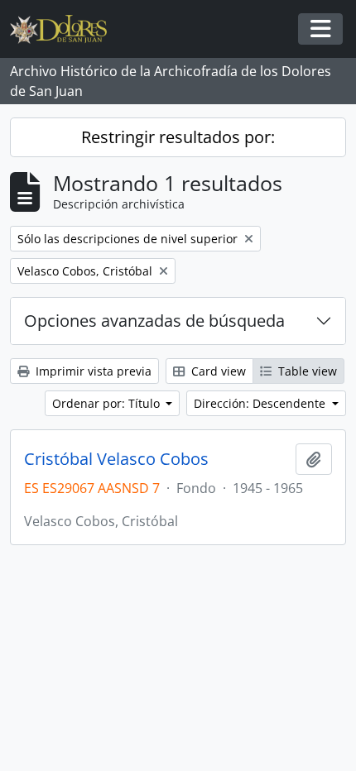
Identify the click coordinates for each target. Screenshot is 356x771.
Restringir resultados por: (178, 137)
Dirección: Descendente (261, 403)
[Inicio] (65, 29)
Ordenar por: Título (107, 403)
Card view (217, 371)
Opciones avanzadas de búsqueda (154, 320)
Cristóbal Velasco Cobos (116, 459)
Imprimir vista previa (92, 371)
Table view (306, 371)
